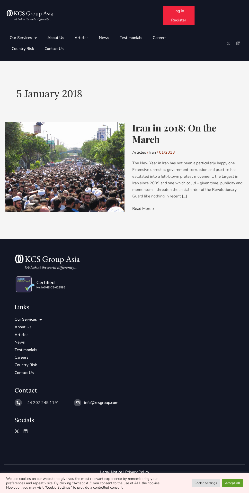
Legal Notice (111, 472)
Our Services (21, 37)
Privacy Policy (137, 472)
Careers (160, 37)
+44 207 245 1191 (42, 402)
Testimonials (131, 37)
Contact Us (54, 48)
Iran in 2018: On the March (174, 133)
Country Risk (23, 48)
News (104, 37)
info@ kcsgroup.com (101, 402)
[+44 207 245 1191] (18, 402)
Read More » (143, 208)
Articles (82, 37)
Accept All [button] (232, 483)
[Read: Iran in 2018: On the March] (64, 167)
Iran (152, 152)
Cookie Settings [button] (206, 483)
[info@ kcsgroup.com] (77, 402)
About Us (55, 37)
